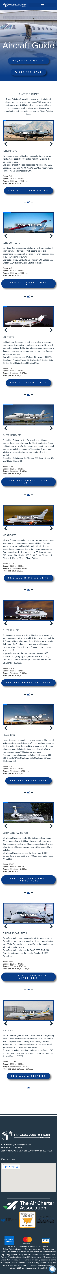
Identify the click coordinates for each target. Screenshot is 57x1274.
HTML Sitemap (42, 1246)
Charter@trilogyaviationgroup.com (16, 1144)
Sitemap (30, 1246)
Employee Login (8, 1159)
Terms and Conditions (17, 1246)
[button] (42, 5)
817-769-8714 (11, 1147)
